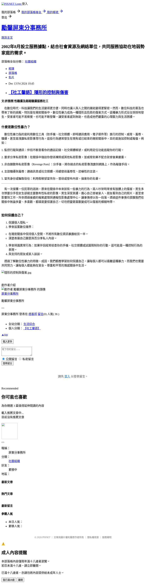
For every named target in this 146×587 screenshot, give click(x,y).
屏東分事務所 (10, 293)
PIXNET (46, 537)
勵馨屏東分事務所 (24, 27)
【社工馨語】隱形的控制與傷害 (38, 92)
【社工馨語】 (32, 328)
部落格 (13, 73)
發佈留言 (7, 363)
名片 (11, 77)
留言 (40, 314)
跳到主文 (7, 37)
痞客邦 (32, 314)
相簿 (11, 68)
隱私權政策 (93, 537)
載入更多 (7, 341)
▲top (4, 334)
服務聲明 (106, 537)
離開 (20, 580)
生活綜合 (29, 324)
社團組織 (30, 61)
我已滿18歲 (9, 580)
